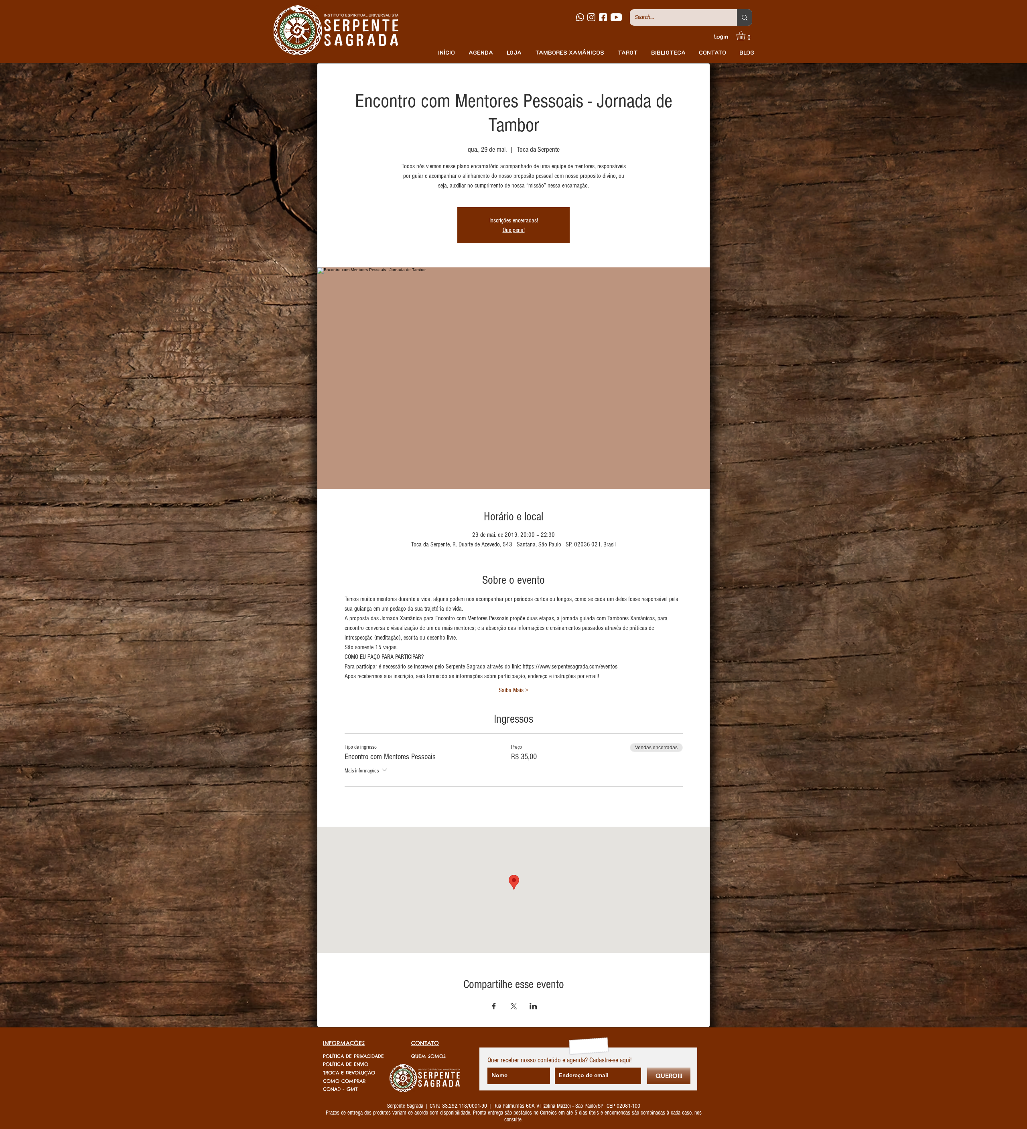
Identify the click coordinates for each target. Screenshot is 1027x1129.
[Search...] (744, 17)
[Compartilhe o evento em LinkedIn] (533, 1006)
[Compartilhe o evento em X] (514, 1006)
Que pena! (514, 230)
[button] (746, 35)
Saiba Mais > (513, 690)
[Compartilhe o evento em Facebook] (494, 1006)
